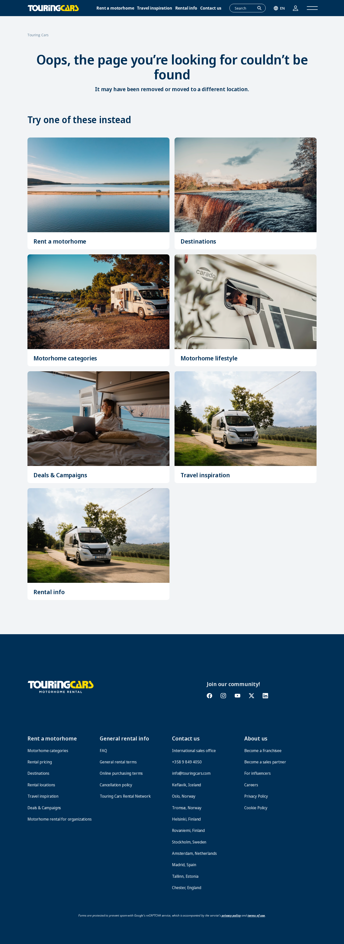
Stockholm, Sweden (189, 842)
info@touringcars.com (191, 773)
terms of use (256, 915)
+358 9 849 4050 (187, 762)
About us (255, 738)
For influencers (257, 773)
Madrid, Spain (184, 864)
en (282, 8)
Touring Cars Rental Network (125, 796)
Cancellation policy (116, 785)
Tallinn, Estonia (185, 876)
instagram (223, 696)
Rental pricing (39, 762)
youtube (237, 696)
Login (295, 8)
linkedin (265, 696)
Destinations (198, 241)
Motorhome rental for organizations (59, 819)
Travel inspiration (154, 8)
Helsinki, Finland (186, 819)
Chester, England (186, 887)
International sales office (194, 750)
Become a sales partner (265, 762)
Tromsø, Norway (186, 808)
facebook (210, 696)
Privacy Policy (256, 796)
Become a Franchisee (263, 750)
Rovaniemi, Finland (188, 830)
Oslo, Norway (183, 796)
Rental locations (41, 785)
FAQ (103, 750)
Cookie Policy (255, 808)
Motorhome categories (65, 358)
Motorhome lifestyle (209, 358)
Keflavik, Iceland (186, 785)
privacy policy (231, 915)
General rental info (124, 738)
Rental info (186, 8)
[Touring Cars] (60, 686)
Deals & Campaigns (60, 475)
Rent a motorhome (115, 8)
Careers (251, 785)
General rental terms (118, 762)
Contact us (210, 8)
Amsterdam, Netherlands (194, 853)
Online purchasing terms (121, 773)
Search (262, 8)
